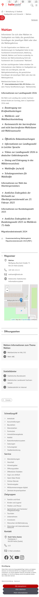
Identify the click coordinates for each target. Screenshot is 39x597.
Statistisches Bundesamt (16, 376)
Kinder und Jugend (14, 502)
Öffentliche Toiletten (14, 471)
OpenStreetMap (26, 319)
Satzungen (11, 444)
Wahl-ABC (11, 356)
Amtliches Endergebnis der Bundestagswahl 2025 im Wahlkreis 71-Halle (18, 222)
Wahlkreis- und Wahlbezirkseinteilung (12, 117)
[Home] (2, 11)
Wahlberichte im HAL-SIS (17, 352)
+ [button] (7, 287)
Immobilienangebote (15, 434)
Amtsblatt (10, 418)
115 (9, 545)
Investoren (11, 520)
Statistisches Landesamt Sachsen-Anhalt (20, 381)
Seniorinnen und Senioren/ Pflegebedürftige (17, 509)
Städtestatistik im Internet (17, 387)
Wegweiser (9, 255)
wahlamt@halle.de (15, 274)
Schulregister (12, 447)
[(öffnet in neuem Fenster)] (36, 2)
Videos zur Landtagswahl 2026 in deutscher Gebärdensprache (19, 154)
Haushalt (10, 462)
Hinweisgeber (12, 465)
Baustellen (11, 425)
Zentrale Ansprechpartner (16, 490)
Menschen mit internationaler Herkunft (18, 526)
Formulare (11, 431)
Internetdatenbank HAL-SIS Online (18, 84)
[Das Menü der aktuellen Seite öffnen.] (36, 5)
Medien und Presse (14, 506)
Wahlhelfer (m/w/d (14, 168)
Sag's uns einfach (13, 474)
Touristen (10, 513)
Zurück (8, 400)
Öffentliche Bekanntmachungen (20, 138)
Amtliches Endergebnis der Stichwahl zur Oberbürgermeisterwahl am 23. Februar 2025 (16, 197)
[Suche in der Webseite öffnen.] (33, 5)
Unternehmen (12, 516)
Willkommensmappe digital (17, 487)
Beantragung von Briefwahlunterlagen (11, 109)
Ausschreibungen (13, 421)
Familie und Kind (13, 499)
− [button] (7, 290)
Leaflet (13, 319)
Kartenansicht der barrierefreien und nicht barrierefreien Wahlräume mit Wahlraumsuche (18, 127)
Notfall (9, 437)
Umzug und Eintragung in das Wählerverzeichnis (17, 162)
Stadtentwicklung (13, 450)
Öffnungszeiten (12, 331)
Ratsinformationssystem (16, 440)
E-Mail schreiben (14, 551)
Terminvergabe (12, 484)
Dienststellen (12, 428)
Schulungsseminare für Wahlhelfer (14, 175)
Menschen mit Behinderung (17, 523)
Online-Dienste (12, 481)
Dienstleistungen (13, 459)
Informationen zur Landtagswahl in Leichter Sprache (18, 145)
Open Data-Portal (13, 478)
